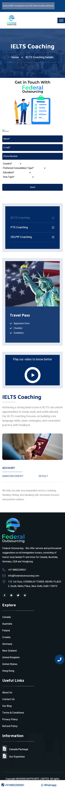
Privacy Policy (10, 719)
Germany (7, 644)
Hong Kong (8, 671)
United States (9, 664)
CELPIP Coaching (21, 237)
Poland (6, 630)
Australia (7, 624)
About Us (7, 692)
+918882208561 (14, 785)
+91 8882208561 (17, 570)
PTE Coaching (19, 227)
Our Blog (7, 706)
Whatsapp (50, 785)
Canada (6, 617)
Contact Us (8, 699)
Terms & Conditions (13, 713)
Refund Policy (10, 726)
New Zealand (9, 651)
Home (15, 57)
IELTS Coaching (20, 218)
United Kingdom (11, 657)
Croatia (6, 637)
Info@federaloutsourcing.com (23, 576)
